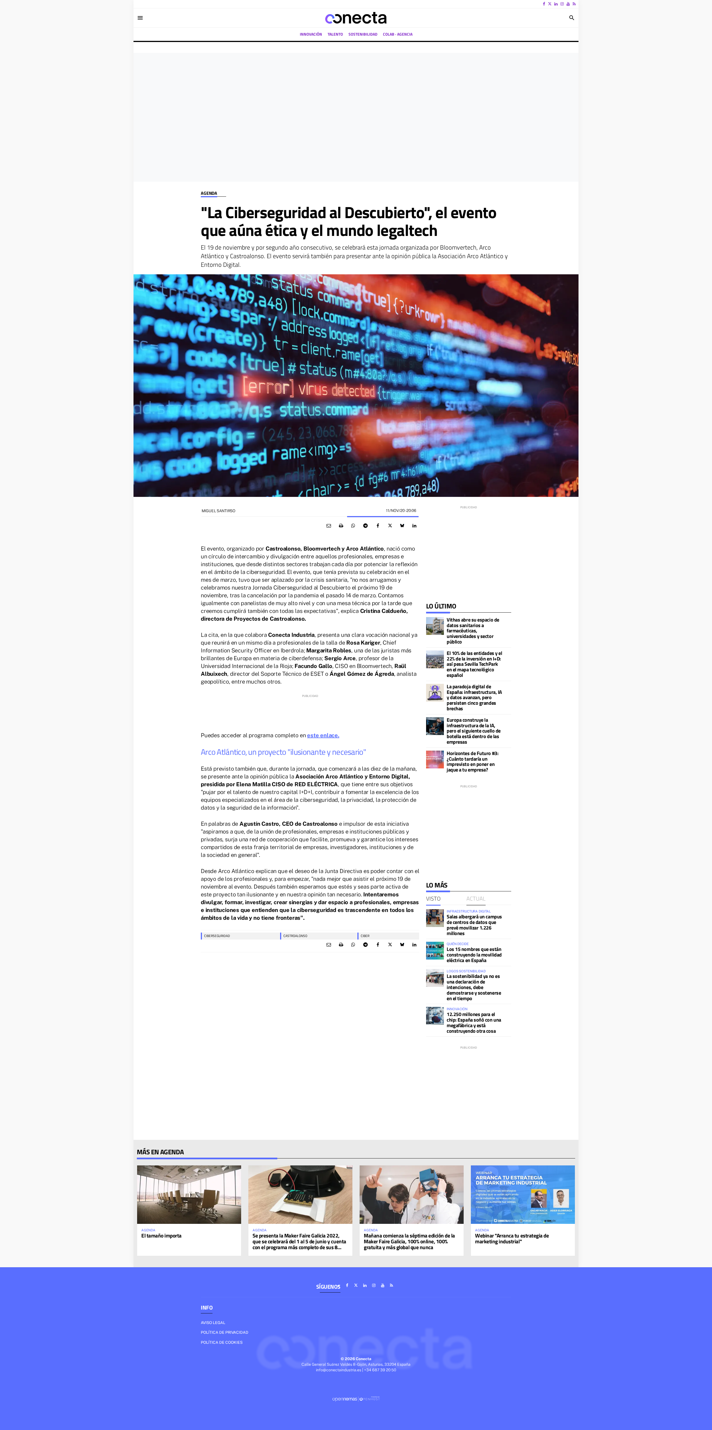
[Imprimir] (341, 526)
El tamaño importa (161, 1235)
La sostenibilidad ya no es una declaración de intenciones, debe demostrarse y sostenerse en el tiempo (474, 987)
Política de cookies (222, 1342)
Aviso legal (213, 1322)
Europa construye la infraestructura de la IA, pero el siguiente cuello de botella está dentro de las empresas (474, 731)
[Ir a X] (550, 4)
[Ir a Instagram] (562, 4)
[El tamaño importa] (189, 1194)
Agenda (209, 193)
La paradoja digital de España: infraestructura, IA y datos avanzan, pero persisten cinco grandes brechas (474, 697)
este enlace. (323, 735)
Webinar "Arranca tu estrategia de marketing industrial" (512, 1238)
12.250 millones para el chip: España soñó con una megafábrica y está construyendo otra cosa (474, 1022)
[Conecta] (356, 17)
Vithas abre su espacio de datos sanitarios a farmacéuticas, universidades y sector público (473, 630)
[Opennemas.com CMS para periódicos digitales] (356, 1399)
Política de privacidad (224, 1332)
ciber (365, 935)
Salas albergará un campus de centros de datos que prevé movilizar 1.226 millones (474, 925)
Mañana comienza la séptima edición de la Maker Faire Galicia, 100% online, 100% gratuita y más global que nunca (409, 1241)
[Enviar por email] (329, 526)
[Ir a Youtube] (568, 4)
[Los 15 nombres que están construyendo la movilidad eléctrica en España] (435, 951)
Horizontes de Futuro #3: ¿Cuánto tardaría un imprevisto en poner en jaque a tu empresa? (472, 761)
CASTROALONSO (295, 935)
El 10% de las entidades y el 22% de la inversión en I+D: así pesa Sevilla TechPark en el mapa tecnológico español (474, 664)
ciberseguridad (217, 935)
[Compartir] (353, 526)
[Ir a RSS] (574, 4)
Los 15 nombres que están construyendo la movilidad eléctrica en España (474, 954)
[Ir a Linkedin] (556, 4)
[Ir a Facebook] (544, 4)
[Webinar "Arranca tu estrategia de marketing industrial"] (523, 1194)
